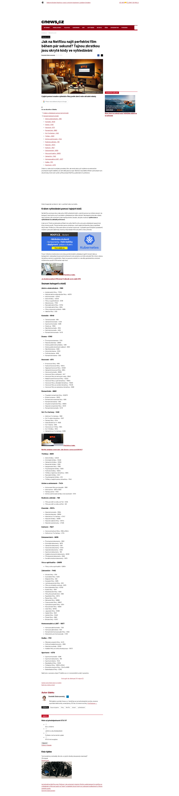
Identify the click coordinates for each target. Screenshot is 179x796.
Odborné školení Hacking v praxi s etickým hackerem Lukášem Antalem (69, 2)
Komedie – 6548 (50, 121)
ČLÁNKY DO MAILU (132, 2)
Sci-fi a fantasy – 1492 (52, 133)
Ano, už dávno (49, 726)
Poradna (124, 27)
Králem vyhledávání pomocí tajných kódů (56, 113)
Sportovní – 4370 (50, 165)
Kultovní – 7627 (50, 147)
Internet (47, 27)
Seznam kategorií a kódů (51, 116)
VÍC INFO (122, 2)
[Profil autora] (44, 698)
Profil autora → (92, 703)
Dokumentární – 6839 (51, 150)
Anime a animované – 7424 (53, 139)
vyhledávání (81, 707)
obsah (74, 707)
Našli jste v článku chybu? (48, 685)
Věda (106, 27)
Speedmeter (115, 27)
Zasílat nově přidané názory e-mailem (51, 683)
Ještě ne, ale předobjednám (53, 731)
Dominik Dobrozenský (48, 55)
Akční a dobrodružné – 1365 (53, 119)
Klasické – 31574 (50, 145)
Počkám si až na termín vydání (54, 735)
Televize (67, 27)
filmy (62, 707)
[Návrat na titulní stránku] (52, 22)
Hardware (76, 27)
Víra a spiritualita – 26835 (53, 153)
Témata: (45, 707)
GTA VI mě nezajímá (51, 739)
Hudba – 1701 (49, 162)
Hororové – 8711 (50, 127)
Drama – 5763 (49, 124)
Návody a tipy (52, 32)
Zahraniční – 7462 (50, 156)
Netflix (68, 707)
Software (90, 27)
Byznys (99, 27)
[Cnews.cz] (43, 2)
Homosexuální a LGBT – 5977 (54, 159)
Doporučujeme (54, 707)
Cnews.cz (44, 32)
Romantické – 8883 (51, 130)
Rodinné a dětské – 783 (52, 142)
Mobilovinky (57, 27)
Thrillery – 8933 (49, 136)
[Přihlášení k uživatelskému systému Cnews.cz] (136, 28)
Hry (83, 27)
